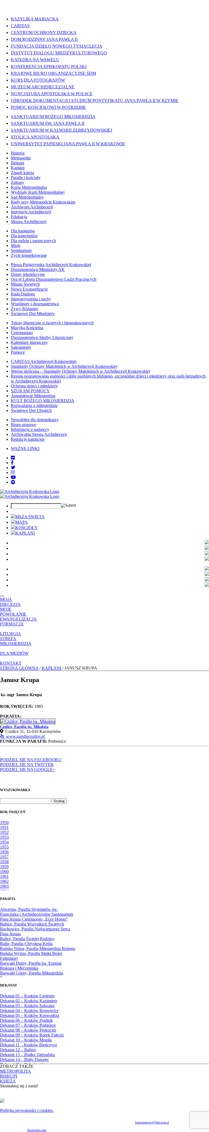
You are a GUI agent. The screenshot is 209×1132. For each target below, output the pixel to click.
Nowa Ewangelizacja (29, 289)
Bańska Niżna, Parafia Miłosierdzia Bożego (37, 948)
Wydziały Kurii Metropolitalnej (37, 192)
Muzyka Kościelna (27, 327)
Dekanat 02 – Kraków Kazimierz (28, 1000)
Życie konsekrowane (29, 255)
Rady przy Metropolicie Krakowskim (43, 202)
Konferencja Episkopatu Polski (49, 66)
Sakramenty (21, 347)
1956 (4, 852)
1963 (4, 886)
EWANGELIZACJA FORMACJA (18, 621)
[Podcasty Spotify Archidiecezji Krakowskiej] (13, 482)
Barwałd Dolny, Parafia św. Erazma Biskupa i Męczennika (31, 965)
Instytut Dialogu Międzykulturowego (59, 53)
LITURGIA (10, 633)
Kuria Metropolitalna (29, 187)
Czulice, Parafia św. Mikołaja (24, 727)
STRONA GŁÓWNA (19, 668)
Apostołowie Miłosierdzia (33, 395)
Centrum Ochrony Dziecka (43, 32)
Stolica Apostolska (35, 137)
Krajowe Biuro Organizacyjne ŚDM (53, 73)
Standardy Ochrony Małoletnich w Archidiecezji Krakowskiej (64, 366)
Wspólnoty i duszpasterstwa (35, 303)
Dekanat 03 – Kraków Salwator (27, 1005)
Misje (15, 245)
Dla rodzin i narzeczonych (33, 240)
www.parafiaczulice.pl (24, 736)
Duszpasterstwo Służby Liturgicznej (42, 337)
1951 (4, 827)
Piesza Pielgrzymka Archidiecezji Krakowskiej (51, 264)
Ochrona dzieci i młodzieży (34, 386)
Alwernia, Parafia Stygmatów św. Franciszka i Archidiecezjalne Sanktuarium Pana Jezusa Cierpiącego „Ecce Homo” (36, 914)
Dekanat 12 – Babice (18, 1049)
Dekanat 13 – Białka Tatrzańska (27, 1054)
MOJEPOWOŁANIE (13, 611)
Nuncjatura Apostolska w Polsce (52, 93)
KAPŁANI (25, 533)
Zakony (17, 182)
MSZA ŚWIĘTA (30, 516)
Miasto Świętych (25, 284)
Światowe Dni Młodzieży (33, 313)
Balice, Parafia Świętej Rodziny (27, 938)
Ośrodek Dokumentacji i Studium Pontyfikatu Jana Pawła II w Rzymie (95, 100)
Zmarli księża (22, 172)
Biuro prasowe (23, 424)
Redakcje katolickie (28, 439)
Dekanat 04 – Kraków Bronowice (29, 1010)
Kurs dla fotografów (38, 80)
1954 (4, 842)
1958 (4, 861)
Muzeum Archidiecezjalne (43, 87)
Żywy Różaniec (24, 308)
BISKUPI (8, 1076)
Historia (17, 153)
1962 (4, 881)
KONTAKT (10, 663)
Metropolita (21, 158)
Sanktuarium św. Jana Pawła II (47, 123)
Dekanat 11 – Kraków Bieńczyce (28, 1044)
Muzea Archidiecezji (28, 221)
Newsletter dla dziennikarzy (35, 419)
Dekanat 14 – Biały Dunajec (24, 1059)
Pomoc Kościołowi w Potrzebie (48, 107)
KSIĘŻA (8, 1081)
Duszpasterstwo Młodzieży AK (38, 269)
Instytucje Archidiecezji (31, 211)
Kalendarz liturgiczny (29, 342)
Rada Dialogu (23, 294)
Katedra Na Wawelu (35, 59)
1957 (4, 857)
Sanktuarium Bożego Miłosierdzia (53, 116)
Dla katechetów (24, 235)
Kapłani (17, 167)
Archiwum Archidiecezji (32, 207)
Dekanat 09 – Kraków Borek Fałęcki (32, 1035)
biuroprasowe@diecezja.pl (152, 1122)
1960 (4, 871)
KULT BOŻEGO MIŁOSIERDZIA (42, 400)
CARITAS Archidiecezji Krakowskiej (43, 361)
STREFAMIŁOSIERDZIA (15, 641)
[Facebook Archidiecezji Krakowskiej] (12, 462)
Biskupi (17, 163)
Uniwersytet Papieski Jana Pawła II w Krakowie (68, 143)
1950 (4, 822)
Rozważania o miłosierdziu (34, 405)
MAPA (21, 522)
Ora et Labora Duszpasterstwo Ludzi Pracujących (53, 279)
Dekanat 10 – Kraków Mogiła (26, 1040)
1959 (4, 866)
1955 (4, 847)
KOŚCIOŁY (26, 527)
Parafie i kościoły (26, 177)
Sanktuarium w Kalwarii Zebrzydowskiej (61, 130)
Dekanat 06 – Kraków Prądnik (26, 1020)
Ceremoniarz (22, 332)
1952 (4, 832)
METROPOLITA (15, 1071)
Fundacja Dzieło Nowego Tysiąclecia (56, 46)
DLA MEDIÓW (14, 653)
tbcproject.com (36, 1130)
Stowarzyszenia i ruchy (31, 299)
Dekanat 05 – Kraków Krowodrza (29, 1015)
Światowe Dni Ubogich (31, 410)
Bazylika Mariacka (35, 19)
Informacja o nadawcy (30, 429)
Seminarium (21, 250)
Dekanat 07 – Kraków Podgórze (28, 1025)
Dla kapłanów (23, 231)
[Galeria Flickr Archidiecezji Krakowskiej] (13, 457)
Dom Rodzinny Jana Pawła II (44, 39)
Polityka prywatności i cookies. (27, 1110)
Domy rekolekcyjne (28, 274)
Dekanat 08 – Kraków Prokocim (28, 1030)
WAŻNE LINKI (25, 448)
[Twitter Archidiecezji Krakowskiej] (13, 467)
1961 (4, 876)
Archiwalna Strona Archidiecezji (39, 434)
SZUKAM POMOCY (30, 390)
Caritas (20, 25)
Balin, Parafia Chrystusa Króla (26, 943)
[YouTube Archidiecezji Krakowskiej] (13, 477)
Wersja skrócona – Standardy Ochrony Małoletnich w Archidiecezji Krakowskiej (80, 371)
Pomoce (18, 352)
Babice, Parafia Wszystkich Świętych (32, 924)
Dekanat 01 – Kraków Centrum (27, 996)
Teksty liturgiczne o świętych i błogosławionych (52, 322)
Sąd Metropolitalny (27, 197)
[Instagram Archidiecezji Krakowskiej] (13, 472)
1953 (4, 837)
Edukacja (19, 216)
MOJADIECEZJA (10, 602)
